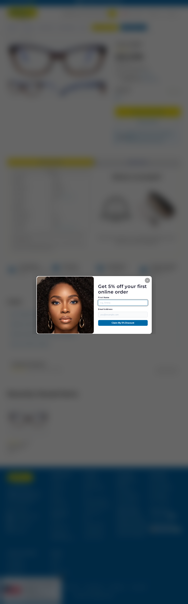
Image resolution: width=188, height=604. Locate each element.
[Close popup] (147, 280)
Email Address (105, 309)
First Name (103, 297)
